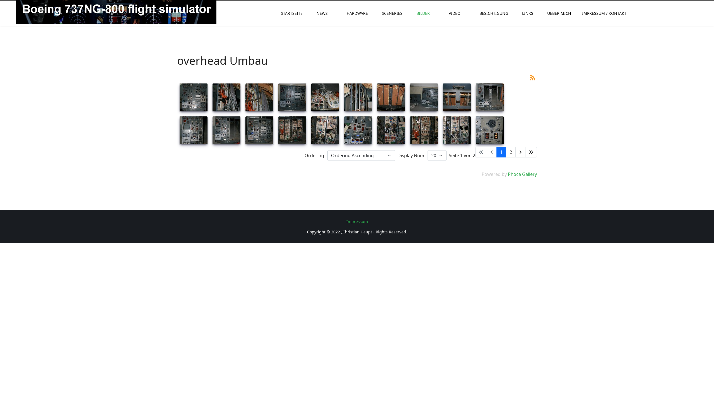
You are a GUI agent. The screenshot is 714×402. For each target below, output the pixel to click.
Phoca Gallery (522, 174)
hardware (357, 13)
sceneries (392, 13)
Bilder (423, 13)
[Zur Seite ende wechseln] (531, 152)
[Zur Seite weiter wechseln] (520, 152)
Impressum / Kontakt (604, 13)
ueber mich (559, 13)
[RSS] (532, 77)
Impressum (357, 221)
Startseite (292, 13)
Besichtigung (493, 13)
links (527, 13)
